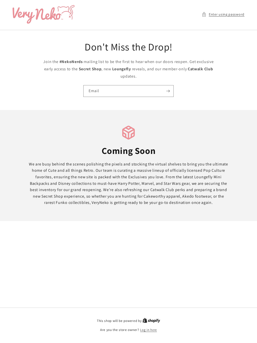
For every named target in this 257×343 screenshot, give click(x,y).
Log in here (148, 330)
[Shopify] (151, 321)
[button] (223, 14)
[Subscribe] (167, 91)
